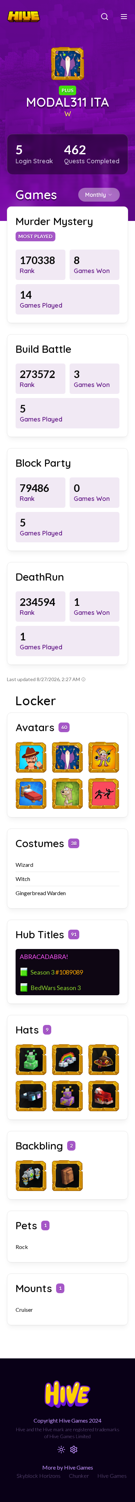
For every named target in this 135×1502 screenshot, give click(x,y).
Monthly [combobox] (95, 194)
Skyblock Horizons (39, 1475)
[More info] (83, 679)
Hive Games (112, 1475)
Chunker (79, 1475)
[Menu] (124, 16)
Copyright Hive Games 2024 (67, 1420)
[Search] (104, 16)
